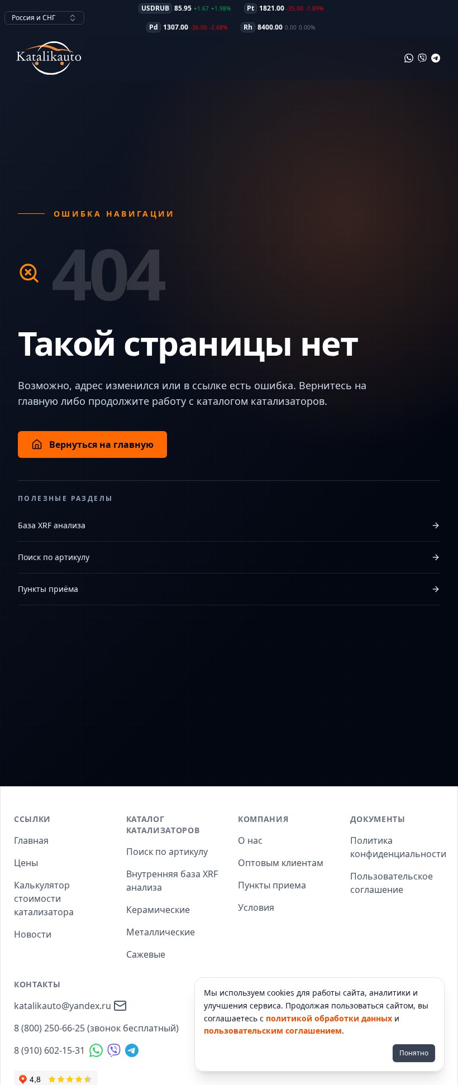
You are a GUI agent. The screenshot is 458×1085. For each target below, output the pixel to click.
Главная (31, 840)
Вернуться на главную (101, 444)
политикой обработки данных (329, 1018)
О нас (250, 840)
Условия (256, 907)
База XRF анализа (51, 525)
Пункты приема (272, 885)
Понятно (413, 1053)
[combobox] (44, 18)
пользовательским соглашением (273, 1030)
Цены (26, 863)
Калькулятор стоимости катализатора (44, 898)
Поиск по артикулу (53, 557)
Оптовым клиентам (280, 863)
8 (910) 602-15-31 (49, 1050)
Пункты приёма (48, 589)
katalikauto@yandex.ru (62, 1006)
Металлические (160, 932)
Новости (32, 934)
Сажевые (145, 954)
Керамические (158, 910)
